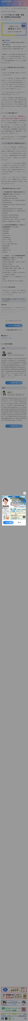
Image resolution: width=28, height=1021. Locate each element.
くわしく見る (8, 522)
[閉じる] (24, 493)
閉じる (19, 522)
